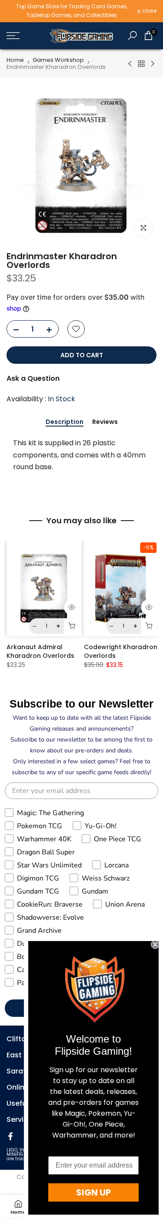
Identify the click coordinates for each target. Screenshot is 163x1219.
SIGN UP (93, 1192)
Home (15, 60)
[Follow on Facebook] (10, 1136)
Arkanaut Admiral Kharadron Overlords (40, 651)
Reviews (105, 422)
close (148, 11)
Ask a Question (33, 378)
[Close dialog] (155, 944)
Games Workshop (58, 60)
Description (64, 422)
